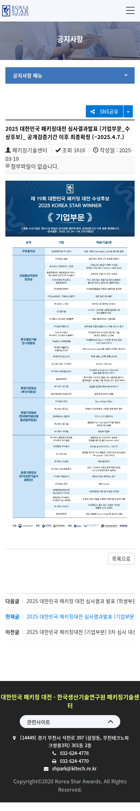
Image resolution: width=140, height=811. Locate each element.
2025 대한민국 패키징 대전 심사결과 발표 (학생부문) (83, 600)
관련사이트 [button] (38, 722)
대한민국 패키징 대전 (15, 11)
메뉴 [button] (130, 10)
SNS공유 (108, 111)
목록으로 (121, 558)
